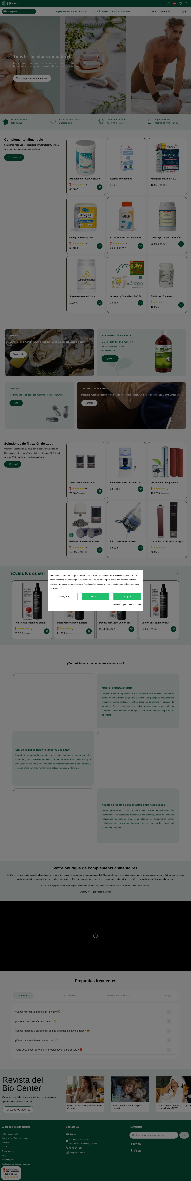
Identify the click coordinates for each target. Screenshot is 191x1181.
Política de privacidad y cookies (127, 605)
